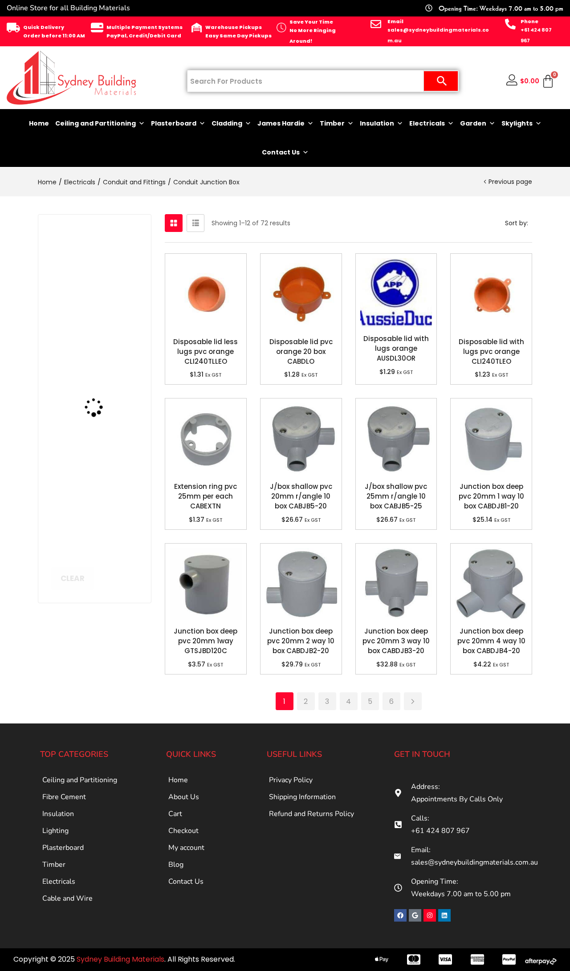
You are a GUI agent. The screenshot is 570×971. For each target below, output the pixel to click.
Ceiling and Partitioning (95, 123)
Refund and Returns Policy (311, 814)
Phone (529, 21)
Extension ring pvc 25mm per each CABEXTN (205, 496)
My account (186, 848)
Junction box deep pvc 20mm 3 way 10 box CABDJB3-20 (396, 640)
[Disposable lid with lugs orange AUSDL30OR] (396, 293)
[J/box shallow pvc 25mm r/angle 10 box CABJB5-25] (396, 439)
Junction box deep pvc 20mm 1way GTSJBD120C (205, 640)
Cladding (227, 123)
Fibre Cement (64, 797)
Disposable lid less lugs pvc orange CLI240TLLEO (205, 351)
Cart (175, 814)
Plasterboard (173, 123)
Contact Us (281, 152)
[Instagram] (429, 915)
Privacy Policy (291, 780)
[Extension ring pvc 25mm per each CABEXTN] (206, 439)
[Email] (375, 24)
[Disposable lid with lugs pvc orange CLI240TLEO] (491, 294)
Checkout (183, 831)
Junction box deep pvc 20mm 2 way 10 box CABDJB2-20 (300, 640)
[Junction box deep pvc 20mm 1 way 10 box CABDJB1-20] (491, 439)
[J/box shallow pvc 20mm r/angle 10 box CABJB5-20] (301, 439)
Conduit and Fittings (134, 182)
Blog (175, 864)
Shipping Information (302, 797)
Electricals (427, 123)
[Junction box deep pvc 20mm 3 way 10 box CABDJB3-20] (396, 584)
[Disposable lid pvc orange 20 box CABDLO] (301, 294)
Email (395, 21)
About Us (183, 797)
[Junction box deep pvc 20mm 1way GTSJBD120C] (206, 584)
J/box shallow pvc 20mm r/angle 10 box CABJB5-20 (301, 496)
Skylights (517, 123)
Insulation (377, 123)
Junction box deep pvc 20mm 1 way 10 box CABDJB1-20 (491, 496)
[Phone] (510, 24)
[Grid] (174, 223)
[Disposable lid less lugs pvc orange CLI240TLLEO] (206, 294)
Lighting (55, 831)
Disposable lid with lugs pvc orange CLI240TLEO (491, 351)
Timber (332, 123)
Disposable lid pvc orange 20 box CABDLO (301, 351)
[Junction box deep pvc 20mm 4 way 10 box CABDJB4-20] (491, 584)
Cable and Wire (67, 898)
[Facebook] (400, 915)
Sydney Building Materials (120, 959)
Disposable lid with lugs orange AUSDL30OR (396, 348)
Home (39, 123)
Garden (473, 123)
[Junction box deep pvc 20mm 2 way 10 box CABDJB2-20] (301, 584)
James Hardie (281, 123)
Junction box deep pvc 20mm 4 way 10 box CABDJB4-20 (491, 640)
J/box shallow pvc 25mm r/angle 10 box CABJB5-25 (396, 496)
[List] (195, 223)
